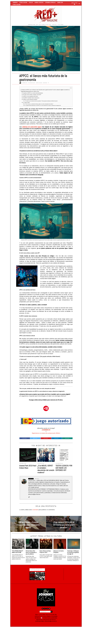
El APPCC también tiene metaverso (31, 97)
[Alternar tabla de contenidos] (70, 88)
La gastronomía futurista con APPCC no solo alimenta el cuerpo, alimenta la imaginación (43, 105)
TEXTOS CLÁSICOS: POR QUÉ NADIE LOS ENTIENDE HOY (64, 467)
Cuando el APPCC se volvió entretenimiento (33, 93)
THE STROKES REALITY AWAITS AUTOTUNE (17, 551)
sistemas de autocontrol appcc (32, 127)
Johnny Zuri (25, 82)
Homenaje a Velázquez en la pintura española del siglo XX (73, 552)
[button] (51, 612)
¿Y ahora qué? (26, 102)
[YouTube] (74, 4)
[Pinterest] (75, 2)
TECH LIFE (31, 2)
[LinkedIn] (76, 2)
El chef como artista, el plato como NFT (32, 94)
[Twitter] (72, 2)
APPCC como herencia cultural (30, 99)
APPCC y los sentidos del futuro (30, 96)
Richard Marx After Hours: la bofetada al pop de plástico (31, 552)
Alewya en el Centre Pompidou (58, 551)
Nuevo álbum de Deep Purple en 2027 (45, 551)
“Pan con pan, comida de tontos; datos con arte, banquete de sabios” (39, 104)
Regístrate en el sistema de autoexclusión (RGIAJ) (46, 433)
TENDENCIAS (15, 2)
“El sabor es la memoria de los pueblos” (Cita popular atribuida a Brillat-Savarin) (41, 100)
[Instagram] (73, 2)
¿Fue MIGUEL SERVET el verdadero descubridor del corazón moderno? (45, 469)
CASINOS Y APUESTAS (39, 2)
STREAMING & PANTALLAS (50, 2)
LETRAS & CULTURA (23, 2)
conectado (35, 509)
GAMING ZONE (60, 2)
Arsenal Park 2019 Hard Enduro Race (27, 466)
